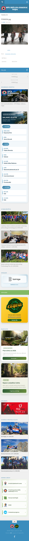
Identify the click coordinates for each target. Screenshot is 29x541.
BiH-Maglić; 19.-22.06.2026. (7, 436)
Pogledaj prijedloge (14, 391)
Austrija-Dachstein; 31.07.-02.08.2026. (10, 453)
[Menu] (27, 2)
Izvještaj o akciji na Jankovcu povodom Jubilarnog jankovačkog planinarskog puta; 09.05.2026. (13, 227)
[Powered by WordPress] (11, 532)
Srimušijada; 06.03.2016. (10, 54)
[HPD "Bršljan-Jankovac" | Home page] (14, 8)
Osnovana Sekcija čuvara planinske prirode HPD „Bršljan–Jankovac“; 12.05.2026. (13, 246)
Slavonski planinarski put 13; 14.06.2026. (10, 471)
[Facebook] (27, 70)
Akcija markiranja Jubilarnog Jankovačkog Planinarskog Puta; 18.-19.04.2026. (11, 265)
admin (3, 22)
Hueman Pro (20, 533)
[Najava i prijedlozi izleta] (14, 370)
